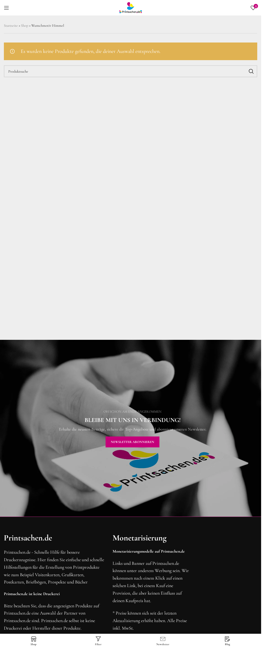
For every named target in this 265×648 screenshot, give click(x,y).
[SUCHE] (251, 71)
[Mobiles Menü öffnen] (6, 8)
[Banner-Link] (132, 428)
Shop (24, 25)
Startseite (11, 25)
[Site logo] (130, 7)
